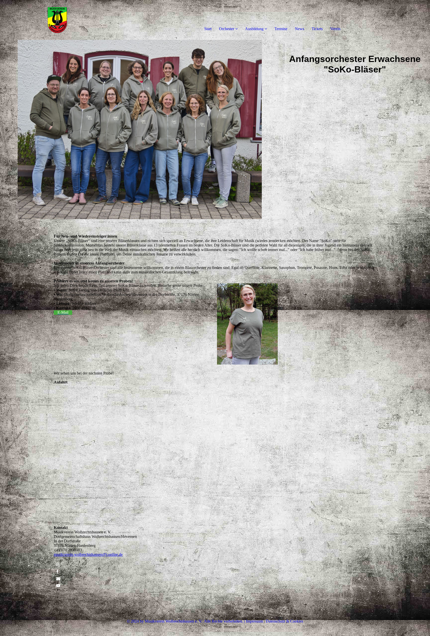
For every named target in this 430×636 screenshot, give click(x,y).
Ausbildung (254, 29)
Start (208, 29)
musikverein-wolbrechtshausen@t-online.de (88, 554)
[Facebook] (57, 572)
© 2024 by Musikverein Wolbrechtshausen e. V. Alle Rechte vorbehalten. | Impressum (195, 621)
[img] (57, 20)
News (299, 29)
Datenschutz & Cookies (284, 621)
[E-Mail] (58, 578)
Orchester (226, 29)
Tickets (317, 29)
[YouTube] (58, 585)
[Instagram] (58, 565)
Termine (280, 29)
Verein (335, 29)
